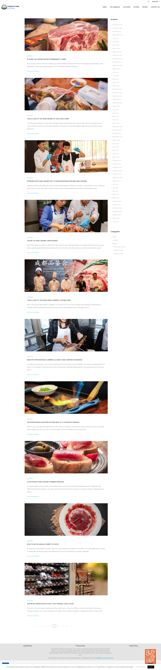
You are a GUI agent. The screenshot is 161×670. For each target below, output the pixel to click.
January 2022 (116, 164)
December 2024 (117, 55)
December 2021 (117, 167)
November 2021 (117, 170)
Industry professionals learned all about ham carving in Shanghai (54, 360)
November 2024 (117, 58)
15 (62, 626)
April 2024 (115, 82)
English (155, 2)
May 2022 (115, 150)
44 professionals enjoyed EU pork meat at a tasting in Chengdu (53, 422)
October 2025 (116, 31)
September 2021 (117, 177)
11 (46, 626)
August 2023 (116, 106)
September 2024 (117, 65)
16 (66, 626)
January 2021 (116, 204)
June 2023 (115, 113)
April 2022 (115, 153)
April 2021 (115, 194)
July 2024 (115, 72)
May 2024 (115, 79)
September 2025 (117, 35)
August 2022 (116, 140)
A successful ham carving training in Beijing (45, 482)
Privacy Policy (80, 646)
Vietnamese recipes (119, 247)
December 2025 (117, 25)
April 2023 (115, 120)
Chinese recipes (118, 250)
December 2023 (117, 92)
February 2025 (116, 52)
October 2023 (116, 99)
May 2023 (115, 116)
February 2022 (116, 160)
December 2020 (117, 208)
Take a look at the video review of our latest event (48, 119)
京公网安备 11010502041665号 (104, 658)
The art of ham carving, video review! (42, 241)
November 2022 (117, 130)
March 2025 (116, 48)
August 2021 (116, 181)
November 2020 (117, 211)
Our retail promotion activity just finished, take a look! (50, 604)
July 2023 (115, 109)
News (104, 7)
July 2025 (115, 38)
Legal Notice (27, 646)
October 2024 (116, 62)
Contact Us (155, 7)
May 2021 (115, 191)
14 (58, 626)
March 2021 (115, 198)
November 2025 (117, 28)
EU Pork (136, 7)
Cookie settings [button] (140, 667)
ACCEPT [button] (151, 667)
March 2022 (116, 157)
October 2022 (116, 133)
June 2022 (115, 147)
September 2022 (117, 137)
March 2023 (116, 123)
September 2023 (117, 103)
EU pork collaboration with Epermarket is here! (46, 59)
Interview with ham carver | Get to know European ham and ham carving (57, 181)
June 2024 (115, 75)
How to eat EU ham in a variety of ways (43, 544)
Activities (126, 7)
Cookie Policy (133, 646)
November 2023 (117, 96)
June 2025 (115, 41)
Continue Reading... (33, 71)
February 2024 (116, 89)
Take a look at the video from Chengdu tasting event (49, 300)
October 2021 (116, 174)
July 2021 (115, 184)
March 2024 (116, 86)
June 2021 (115, 187)
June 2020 (115, 221)
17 (70, 626)
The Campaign (115, 7)
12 (50, 626)
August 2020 (116, 218)
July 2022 (115, 143)
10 (42, 626)
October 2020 (116, 215)
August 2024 (116, 69)
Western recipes (118, 253)
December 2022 (117, 126)
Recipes (144, 7)
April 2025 (115, 45)
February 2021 (116, 201)
